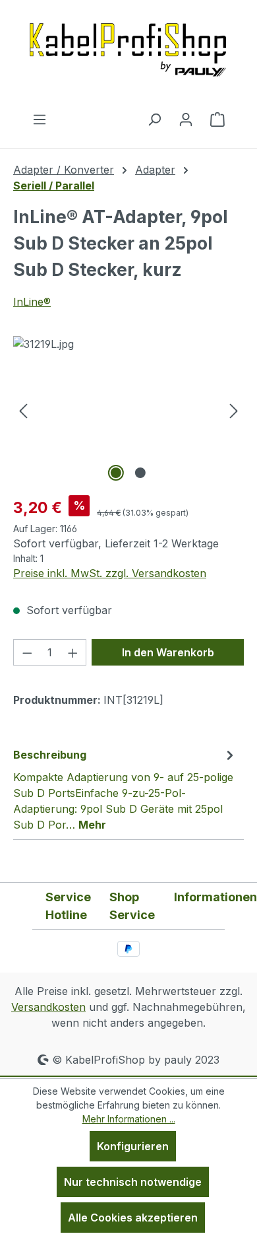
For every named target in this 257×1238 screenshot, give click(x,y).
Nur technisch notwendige (133, 1181)
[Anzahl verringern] (27, 652)
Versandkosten (48, 1007)
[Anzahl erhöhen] (73, 652)
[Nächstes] (234, 410)
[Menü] (39, 119)
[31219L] (128, 410)
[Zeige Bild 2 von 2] (140, 472)
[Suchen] (154, 119)
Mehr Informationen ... (128, 1118)
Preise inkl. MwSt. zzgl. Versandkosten (109, 573)
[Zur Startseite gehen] (128, 55)
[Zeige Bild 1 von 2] (116, 472)
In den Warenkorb (168, 652)
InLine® (32, 301)
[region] (128, 410)
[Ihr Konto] (186, 119)
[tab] (125, 789)
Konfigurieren (133, 1146)
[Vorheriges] (23, 410)
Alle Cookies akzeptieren (133, 1217)
